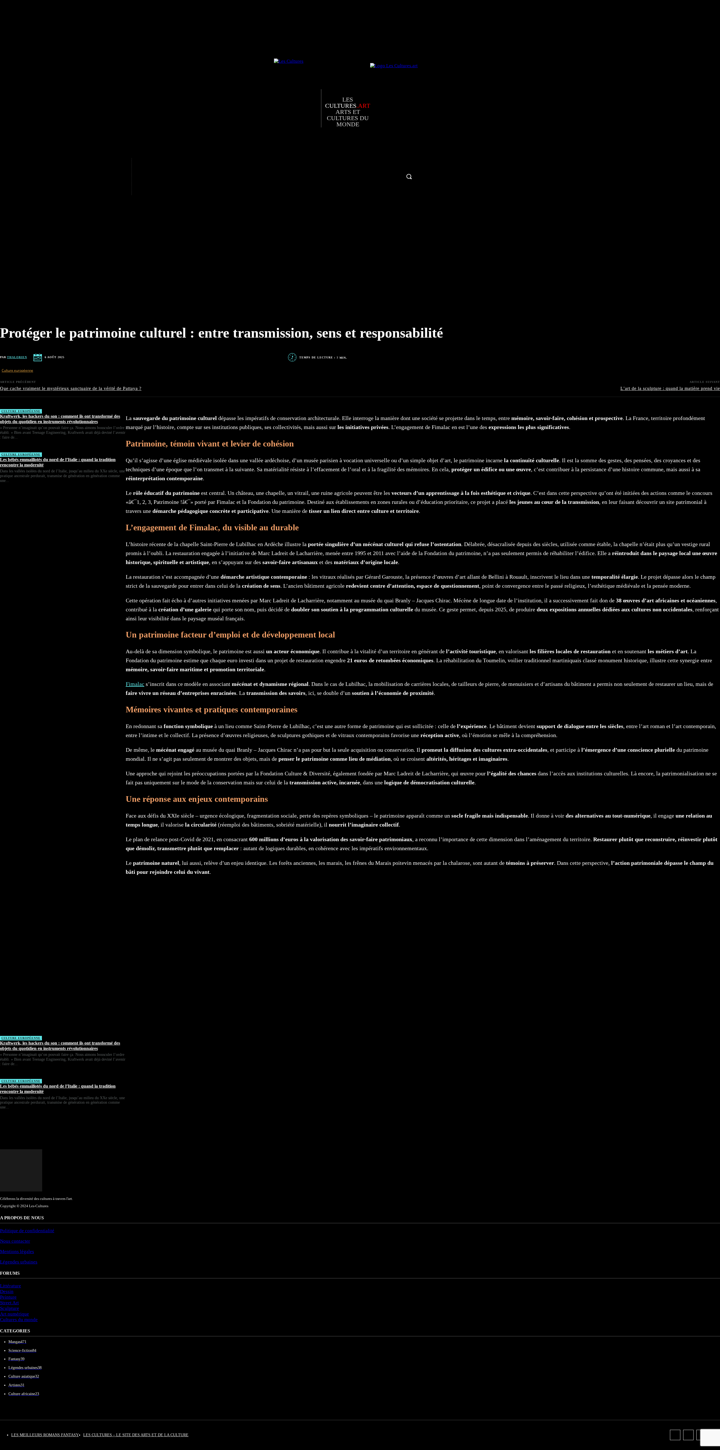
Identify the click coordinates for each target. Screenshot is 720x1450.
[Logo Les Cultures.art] (395, 108)
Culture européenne (17, 370)
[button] (409, 176)
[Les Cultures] (297, 108)
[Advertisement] (63, 762)
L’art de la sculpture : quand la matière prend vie (670, 388)
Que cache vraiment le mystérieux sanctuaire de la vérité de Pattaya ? (70, 388)
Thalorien (17, 357)
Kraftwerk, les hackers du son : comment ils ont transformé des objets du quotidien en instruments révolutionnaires (60, 419)
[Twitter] (112, 189)
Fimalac (135, 684)
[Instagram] (112, 176)
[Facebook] (112, 164)
